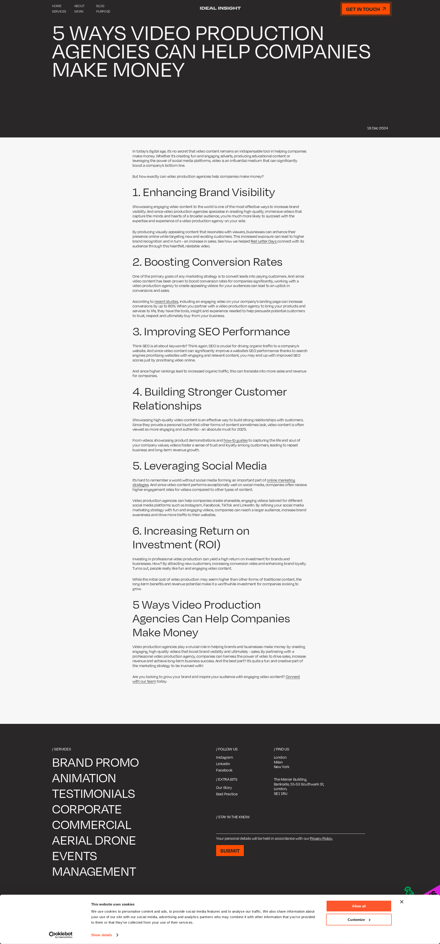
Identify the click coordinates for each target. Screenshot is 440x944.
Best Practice (226, 794)
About (79, 6)
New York (281, 766)
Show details (101, 935)
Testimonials (93, 793)
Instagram (224, 757)
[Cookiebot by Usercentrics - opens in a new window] (61, 935)
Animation (84, 777)
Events (74, 855)
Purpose (103, 11)
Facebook (224, 770)
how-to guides (236, 440)
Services (59, 11)
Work (79, 11)
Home (56, 6)
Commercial (91, 824)
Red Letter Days (264, 241)
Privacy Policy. (321, 838)
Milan (278, 762)
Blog (100, 6)
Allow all (359, 906)
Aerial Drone (94, 840)
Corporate (87, 808)
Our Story (224, 787)
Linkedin (223, 763)
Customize (356, 919)
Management (94, 871)
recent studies (166, 301)
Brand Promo (95, 762)
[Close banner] (401, 901)
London (280, 757)
